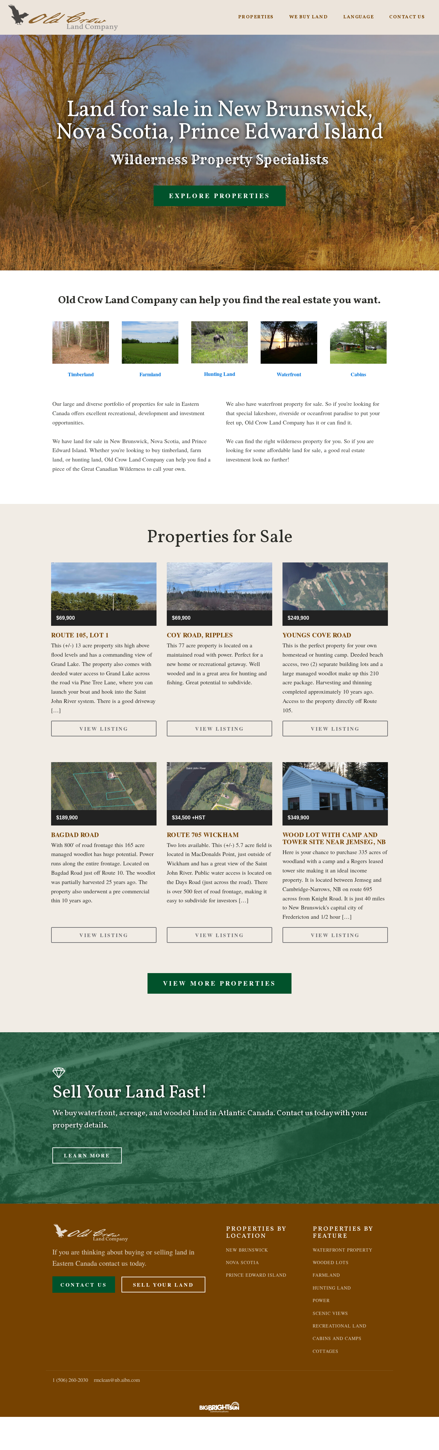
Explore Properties (219, 195)
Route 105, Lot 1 (80, 635)
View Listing (103, 728)
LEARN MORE (87, 1155)
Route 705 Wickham (203, 834)
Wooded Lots (331, 1262)
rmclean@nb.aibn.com (117, 1379)
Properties (256, 17)
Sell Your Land (163, 1284)
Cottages (325, 1351)
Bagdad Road (75, 834)
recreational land (339, 1325)
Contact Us (407, 17)
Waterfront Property (342, 1249)
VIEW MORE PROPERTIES (219, 983)
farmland (326, 1274)
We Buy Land (308, 17)
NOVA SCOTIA (242, 1262)
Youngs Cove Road (316, 635)
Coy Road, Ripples (200, 635)
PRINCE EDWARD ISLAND (256, 1274)
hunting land (332, 1287)
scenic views (330, 1313)
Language (358, 17)
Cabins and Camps (337, 1338)
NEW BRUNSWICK (247, 1249)
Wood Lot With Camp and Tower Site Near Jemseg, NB (334, 838)
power (321, 1300)
